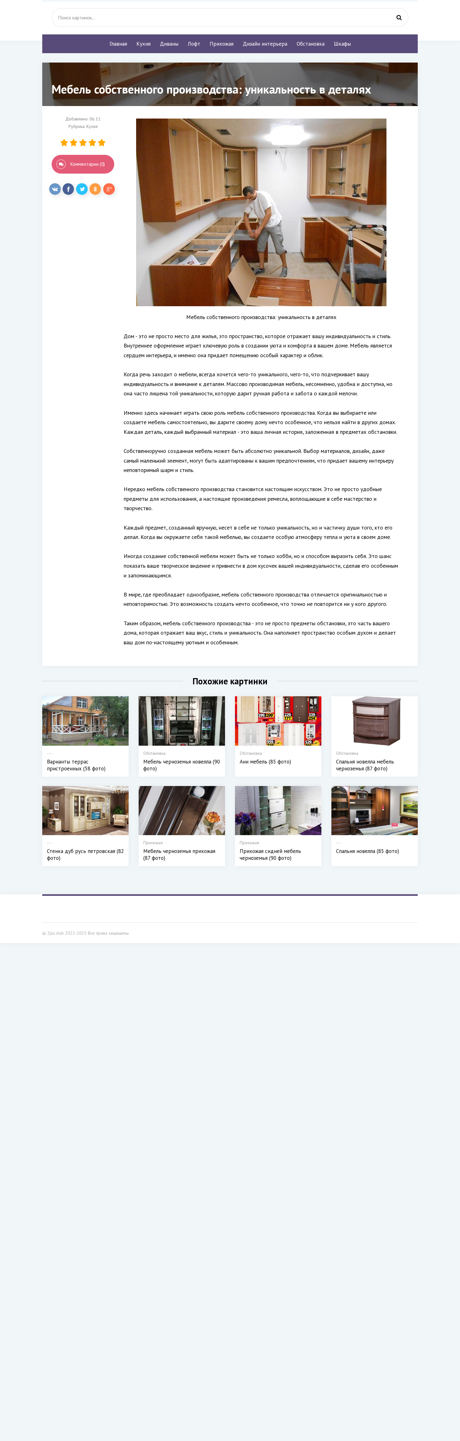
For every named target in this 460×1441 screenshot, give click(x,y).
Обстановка (311, 43)
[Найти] (399, 17)
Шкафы (342, 43)
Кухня (143, 43)
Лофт (194, 43)
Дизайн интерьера (265, 43)
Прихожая (221, 43)
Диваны (169, 43)
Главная (118, 43)
